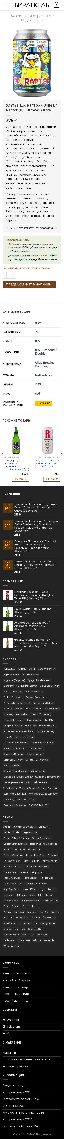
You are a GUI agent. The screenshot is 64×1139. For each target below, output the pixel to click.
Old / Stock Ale (50, 900)
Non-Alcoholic (10, 900)
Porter (35, 906)
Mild (40, 895)
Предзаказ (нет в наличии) (29, 284)
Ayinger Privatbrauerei (38, 680)
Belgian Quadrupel (41, 838)
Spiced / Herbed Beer (14, 934)
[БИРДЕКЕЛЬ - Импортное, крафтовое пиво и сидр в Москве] (32, 5)
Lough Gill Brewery (12, 725)
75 (36, 331)
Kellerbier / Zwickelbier (35, 883)
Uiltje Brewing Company (45, 364)
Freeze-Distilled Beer (25, 866)
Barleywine (44, 827)
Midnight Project (47, 725)
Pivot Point (29, 737)
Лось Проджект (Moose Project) (19, 799)
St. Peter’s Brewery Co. (36, 760)
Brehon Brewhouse (13, 697)
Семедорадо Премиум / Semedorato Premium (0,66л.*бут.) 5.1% (16, 466)
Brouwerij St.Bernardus (15, 714)
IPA (37, 340)
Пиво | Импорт (39, 16)
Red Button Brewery (13, 748)
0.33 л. (39, 384)
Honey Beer (9, 883)
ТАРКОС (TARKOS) (38, 805)
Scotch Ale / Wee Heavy (43, 917)
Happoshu (36, 872)
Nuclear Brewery (45, 731)
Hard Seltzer (30, 878)
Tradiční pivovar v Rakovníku (17, 782)
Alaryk (32, 669)
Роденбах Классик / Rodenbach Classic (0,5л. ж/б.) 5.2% (47, 463)
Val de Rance (40, 782)
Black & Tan (34, 849)
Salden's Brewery (35, 754)
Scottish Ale (9, 923)
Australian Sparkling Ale (24, 827)
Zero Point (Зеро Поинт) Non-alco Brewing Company (30, 793)
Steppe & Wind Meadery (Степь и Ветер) (24, 771)
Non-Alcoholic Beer (30, 900)
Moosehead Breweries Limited (19, 731)
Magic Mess (31, 725)
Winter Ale (49, 940)
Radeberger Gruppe (42, 742)
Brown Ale (53, 855)
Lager (43, 889)
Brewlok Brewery (35, 697)
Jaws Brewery (34, 720)
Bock (29, 855)
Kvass (24, 889)
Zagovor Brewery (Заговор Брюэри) (38, 788)
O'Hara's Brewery (12, 737)
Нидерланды (32, 20)
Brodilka (7, 708)
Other (6, 906)
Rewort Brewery (35, 748)
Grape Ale (23, 872)
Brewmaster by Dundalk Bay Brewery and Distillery (28, 703)
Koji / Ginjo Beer (11, 889)
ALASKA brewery (46, 669)
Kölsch (33, 889)
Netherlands (43, 375)
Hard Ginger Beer (12, 878)
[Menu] (7, 5)
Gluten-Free (9, 872)
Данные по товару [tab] (17, 311)
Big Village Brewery (50, 686)
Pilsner (26, 906)
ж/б (37, 393)
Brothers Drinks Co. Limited (28, 708)
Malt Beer (8, 895)
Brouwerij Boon (52, 708)
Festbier (7, 866)
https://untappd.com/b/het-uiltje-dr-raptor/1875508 (43, 403)
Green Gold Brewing (13, 720)
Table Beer (9, 940)
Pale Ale (16, 906)
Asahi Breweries (30, 674)
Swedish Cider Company (47, 777)
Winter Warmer (11, 946)
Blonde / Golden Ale (13, 855)
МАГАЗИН (17, 16)
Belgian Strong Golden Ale (43, 844)
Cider (25, 861)
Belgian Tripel (10, 849)
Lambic (52, 889)
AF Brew (22, 669)
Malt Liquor (21, 895)
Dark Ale (35, 861)
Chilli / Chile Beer (11, 861)
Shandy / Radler (47, 923)
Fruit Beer (44, 866)
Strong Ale (42, 934)
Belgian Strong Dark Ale (15, 844)
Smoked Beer (10, 929)
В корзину (20, 479)
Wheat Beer (23, 940)
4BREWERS (9, 669)
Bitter (22, 849)
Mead (32, 895)
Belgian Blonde (11, 832)
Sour (23, 929)
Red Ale (44, 912)
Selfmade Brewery (13, 760)
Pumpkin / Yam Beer (13, 912)
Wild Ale (37, 940)
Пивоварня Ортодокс (14, 805)
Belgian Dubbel (30, 832)
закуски (43, 255)
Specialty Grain (35, 929)
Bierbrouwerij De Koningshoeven (20, 686)
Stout (31, 934)
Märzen (48, 895)
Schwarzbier (22, 917)
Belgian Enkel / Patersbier (16, 838)
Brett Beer (39, 855)
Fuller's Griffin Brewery (41, 714)
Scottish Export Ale (27, 923)
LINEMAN (48, 720)
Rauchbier (32, 912)
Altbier (6, 827)
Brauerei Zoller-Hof (34, 691)
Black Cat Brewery (12, 691)
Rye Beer (55, 912)
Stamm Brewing (11, 765)
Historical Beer (46, 878)
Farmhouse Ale (49, 861)
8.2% (38, 322)
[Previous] (2, 454)
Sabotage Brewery (13, 754)
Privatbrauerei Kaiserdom (16, 742)
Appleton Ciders (11, 674)
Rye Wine (8, 917)
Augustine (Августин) (14, 680)
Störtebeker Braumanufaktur (18, 777)
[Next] (61, 454)
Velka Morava (10, 788)
